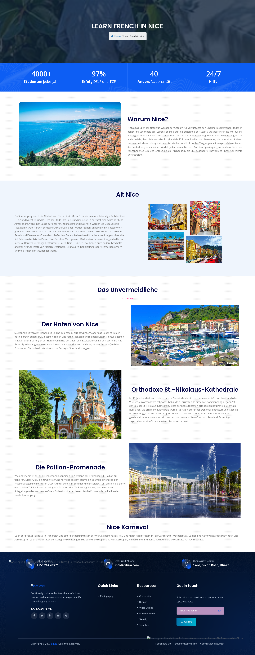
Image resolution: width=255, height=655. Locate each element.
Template (144, 625)
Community (145, 596)
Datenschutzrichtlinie (186, 643)
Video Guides (146, 608)
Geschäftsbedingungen (212, 643)
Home (117, 36)
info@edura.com (127, 565)
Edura (54, 643)
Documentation (147, 613)
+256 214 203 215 (48, 565)
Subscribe (186, 621)
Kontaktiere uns (163, 643)
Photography (106, 596)
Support (143, 602)
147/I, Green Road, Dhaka (211, 565)
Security (143, 619)
